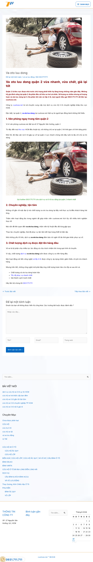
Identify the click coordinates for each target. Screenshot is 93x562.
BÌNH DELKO (7, 462)
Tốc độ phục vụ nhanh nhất (21, 275)
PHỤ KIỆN (6, 488)
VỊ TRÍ (4, 439)
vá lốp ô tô (37, 259)
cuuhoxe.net (18, 105)
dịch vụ (23, 254)
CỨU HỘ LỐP (10, 454)
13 (81, 528)
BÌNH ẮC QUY (10, 492)
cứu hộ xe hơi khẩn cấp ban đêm (15, 396)
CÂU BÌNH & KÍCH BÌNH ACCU (17, 477)
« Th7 (74, 542)
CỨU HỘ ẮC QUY (11, 451)
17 (73, 532)
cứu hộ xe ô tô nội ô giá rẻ (12, 407)
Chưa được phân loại (10, 420)
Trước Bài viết (9, 291)
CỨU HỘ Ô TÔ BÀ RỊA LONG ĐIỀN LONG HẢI (19, 469)
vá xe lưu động (8, 435)
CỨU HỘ (5, 424)
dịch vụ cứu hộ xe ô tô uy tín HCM (15, 392)
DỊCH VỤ (5, 473)
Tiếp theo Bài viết (82, 291)
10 (73, 528)
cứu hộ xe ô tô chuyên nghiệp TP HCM (17, 403)
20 (81, 532)
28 (84, 535)
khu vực (22, 129)
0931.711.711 (27, 283)
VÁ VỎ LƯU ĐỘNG (12, 480)
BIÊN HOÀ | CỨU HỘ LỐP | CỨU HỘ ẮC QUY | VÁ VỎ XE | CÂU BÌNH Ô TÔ (31, 458)
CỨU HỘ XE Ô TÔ (9, 447)
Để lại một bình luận (13, 77)
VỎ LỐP (8, 495)
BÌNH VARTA (7, 466)
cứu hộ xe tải (7, 432)
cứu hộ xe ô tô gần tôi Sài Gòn (14, 399)
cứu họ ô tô (6, 428)
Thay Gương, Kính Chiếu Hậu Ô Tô (15, 484)
